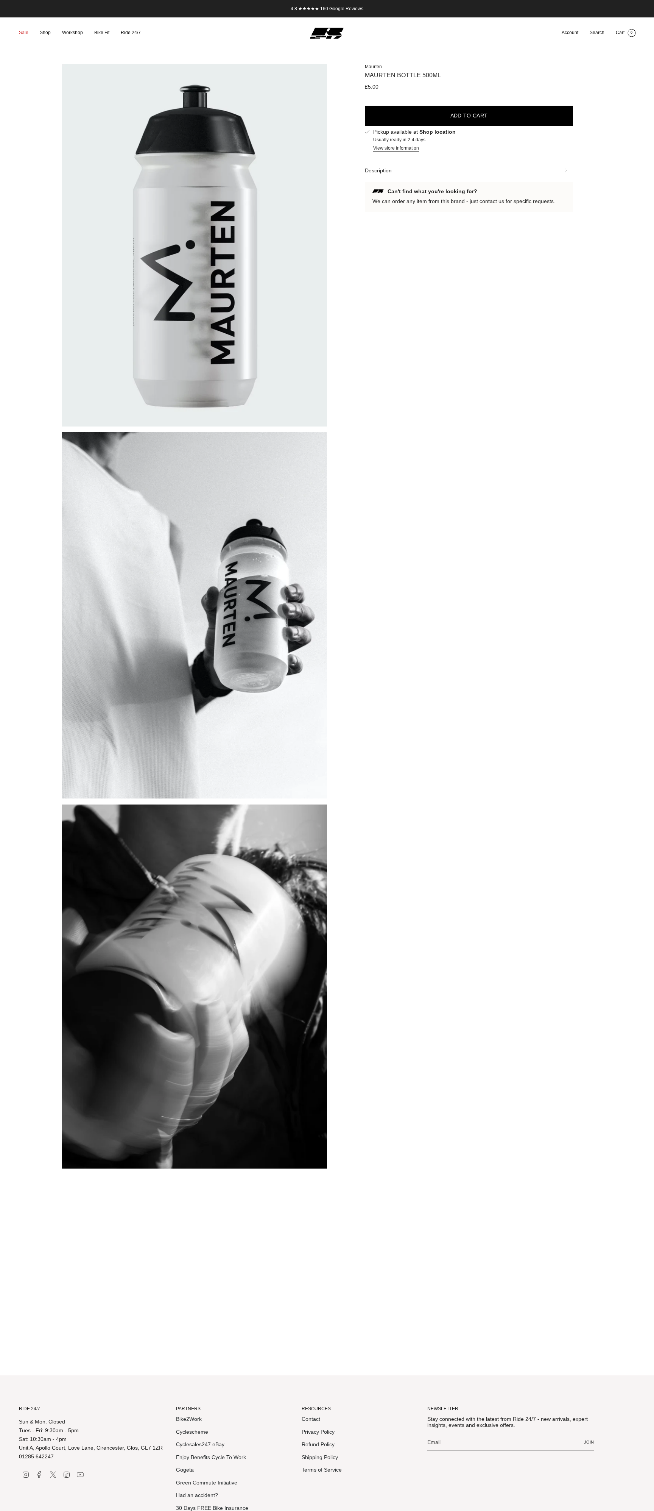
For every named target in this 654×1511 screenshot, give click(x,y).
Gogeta (185, 1470)
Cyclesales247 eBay (200, 1444)
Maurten (373, 66)
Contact (311, 1419)
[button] (45, 33)
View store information (396, 148)
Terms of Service (322, 1470)
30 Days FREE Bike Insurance (212, 1508)
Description (378, 170)
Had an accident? (197, 1495)
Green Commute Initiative (206, 1483)
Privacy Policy (318, 1432)
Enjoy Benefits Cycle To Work (211, 1457)
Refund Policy (318, 1444)
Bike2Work (189, 1419)
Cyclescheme (192, 1432)
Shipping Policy (320, 1457)
